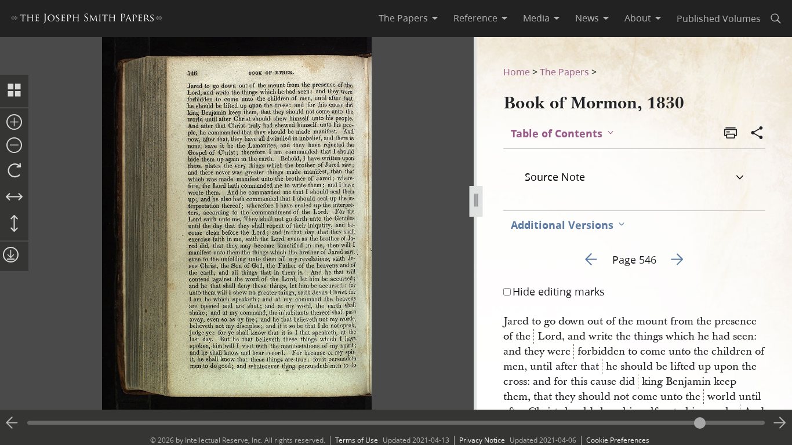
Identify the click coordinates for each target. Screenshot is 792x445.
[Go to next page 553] (780, 423)
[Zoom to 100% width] (14, 198)
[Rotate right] (14, 171)
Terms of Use (356, 440)
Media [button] (536, 18)
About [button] (637, 18)
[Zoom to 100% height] (14, 224)
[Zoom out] (14, 146)
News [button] (587, 18)
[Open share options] (757, 134)
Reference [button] (475, 18)
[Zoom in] (14, 123)
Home (516, 71)
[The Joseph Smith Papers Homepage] (86, 20)
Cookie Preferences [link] (617, 440)
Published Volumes (719, 18)
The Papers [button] (403, 18)
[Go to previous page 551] (12, 423)
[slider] (396, 423)
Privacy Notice (482, 440)
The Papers (564, 71)
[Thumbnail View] (14, 91)
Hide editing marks (559, 291)
